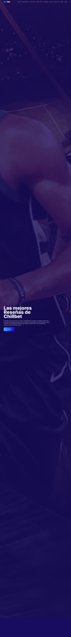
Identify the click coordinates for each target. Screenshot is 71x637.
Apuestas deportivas (25, 1)
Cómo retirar (51, 1)
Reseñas (65, 1)
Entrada (55, 1)
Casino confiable (32, 1)
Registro (62, 1)
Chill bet (19, 1)
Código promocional (39, 1)
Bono (59, 1)
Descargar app (45, 1)
